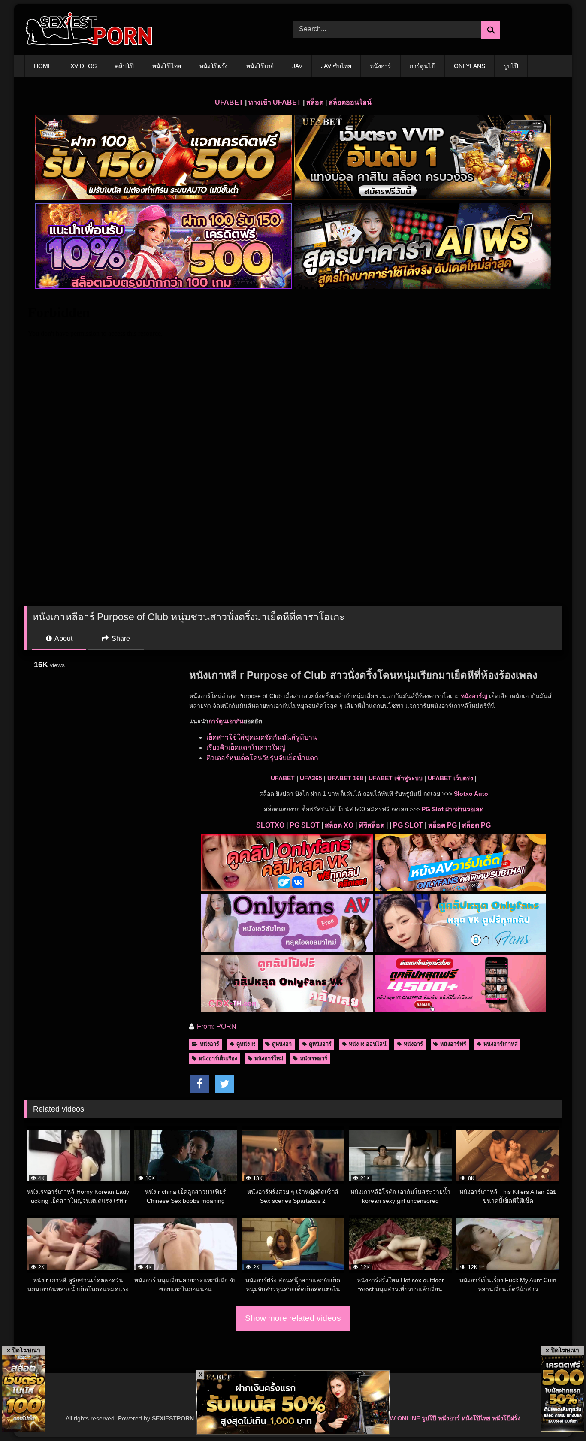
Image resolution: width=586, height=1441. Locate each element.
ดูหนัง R (245, 1044)
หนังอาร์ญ (474, 695)
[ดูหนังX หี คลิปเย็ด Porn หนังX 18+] (88, 29)
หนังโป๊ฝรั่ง (213, 66)
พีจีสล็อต (371, 825)
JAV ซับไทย (336, 66)
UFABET (229, 102)
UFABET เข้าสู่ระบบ (396, 778)
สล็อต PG (442, 825)
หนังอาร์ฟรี (453, 1044)
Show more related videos (293, 1318)
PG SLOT (305, 825)
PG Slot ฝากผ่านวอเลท (452, 809)
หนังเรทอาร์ (313, 1058)
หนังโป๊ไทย (166, 66)
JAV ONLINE (402, 1418)
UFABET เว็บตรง (450, 778)
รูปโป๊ (511, 66)
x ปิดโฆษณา (23, 1350)
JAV (297, 66)
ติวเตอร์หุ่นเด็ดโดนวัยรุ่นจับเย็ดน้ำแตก (262, 757)
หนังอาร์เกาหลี (500, 1044)
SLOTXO (270, 825)
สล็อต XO (339, 825)
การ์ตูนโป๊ (422, 66)
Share (120, 638)
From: (205, 1026)
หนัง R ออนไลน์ (368, 1044)
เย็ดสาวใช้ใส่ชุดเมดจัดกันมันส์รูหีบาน (261, 737)
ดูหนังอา (282, 1044)
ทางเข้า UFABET (274, 102)
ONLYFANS (469, 66)
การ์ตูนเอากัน (226, 721)
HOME (43, 66)
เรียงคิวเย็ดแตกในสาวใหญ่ (246, 747)
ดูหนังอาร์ (320, 1044)
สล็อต (314, 102)
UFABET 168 (345, 778)
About (62, 638)
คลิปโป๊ (124, 66)
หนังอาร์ (380, 66)
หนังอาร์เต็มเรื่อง (218, 1058)
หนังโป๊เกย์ (260, 66)
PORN (226, 1026)
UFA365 (311, 778)
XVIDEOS (83, 66)
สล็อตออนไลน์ (350, 102)
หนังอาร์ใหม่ (268, 1058)
